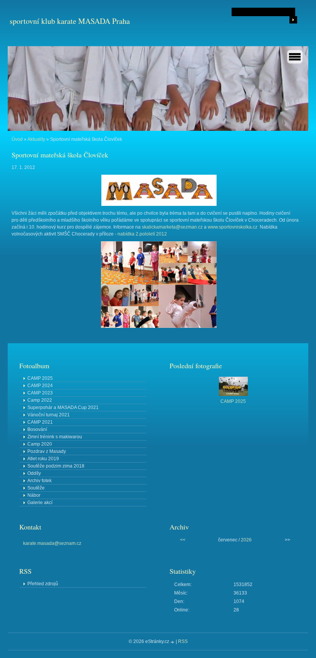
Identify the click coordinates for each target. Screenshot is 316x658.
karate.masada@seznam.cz (52, 543)
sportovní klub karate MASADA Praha (70, 21)
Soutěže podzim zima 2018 (55, 466)
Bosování (37, 429)
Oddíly (34, 473)
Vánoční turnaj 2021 (48, 415)
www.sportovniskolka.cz (232, 227)
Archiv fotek (39, 480)
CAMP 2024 (40, 385)
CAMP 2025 (40, 378)
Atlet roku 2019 (43, 458)
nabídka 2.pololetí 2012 (142, 234)
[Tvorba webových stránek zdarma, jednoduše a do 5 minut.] (173, 642)
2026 (246, 540)
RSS (183, 641)
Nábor (33, 495)
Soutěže (36, 488)
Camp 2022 (39, 400)
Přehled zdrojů (42, 583)
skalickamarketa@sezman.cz (172, 227)
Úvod (17, 139)
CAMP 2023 (40, 393)
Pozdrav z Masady (46, 451)
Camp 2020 (39, 444)
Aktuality (36, 139)
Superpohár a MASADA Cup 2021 (63, 407)
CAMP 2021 (40, 422)
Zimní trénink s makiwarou (54, 436)
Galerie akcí (39, 502)
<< (182, 540)
